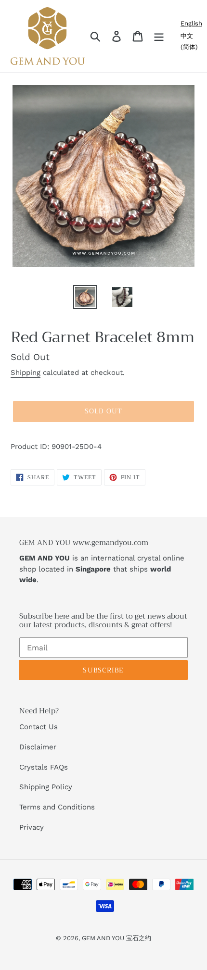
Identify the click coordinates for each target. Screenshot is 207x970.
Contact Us (38, 726)
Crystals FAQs (43, 767)
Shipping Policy (45, 787)
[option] (191, 41)
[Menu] (158, 36)
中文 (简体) (189, 41)
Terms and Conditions (57, 807)
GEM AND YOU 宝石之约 (116, 938)
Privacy (31, 827)
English (191, 23)
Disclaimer (37, 747)
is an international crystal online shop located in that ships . (101, 569)
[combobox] (191, 23)
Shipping (25, 372)
